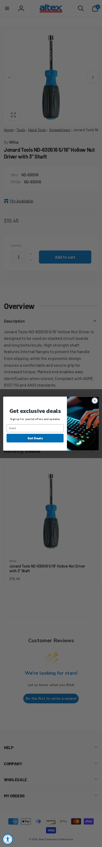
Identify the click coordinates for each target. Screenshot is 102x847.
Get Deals (34, 438)
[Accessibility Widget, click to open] (8, 839)
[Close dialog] (95, 400)
